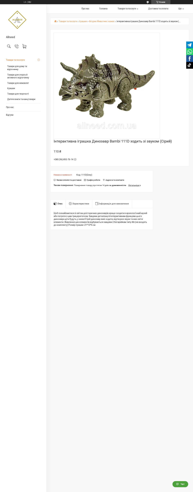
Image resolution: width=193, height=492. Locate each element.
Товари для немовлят (18, 83)
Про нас (10, 107)
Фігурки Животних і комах (101, 21)
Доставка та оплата (158, 8)
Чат (183, 484)
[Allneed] (23, 20)
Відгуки (9, 115)
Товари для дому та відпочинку (17, 68)
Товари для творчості (18, 94)
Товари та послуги (15, 60)
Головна (103, 8)
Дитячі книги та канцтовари (21, 99)
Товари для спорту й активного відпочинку (18, 76)
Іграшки (11, 88)
